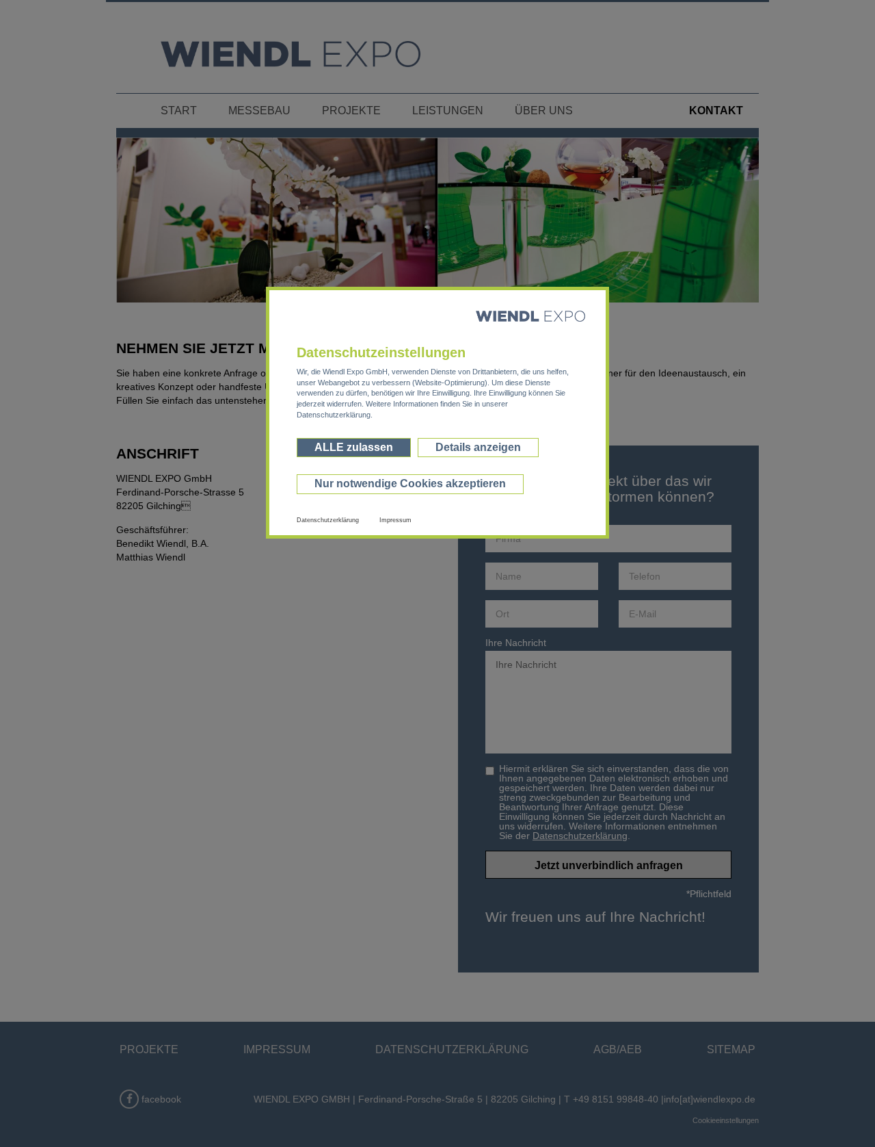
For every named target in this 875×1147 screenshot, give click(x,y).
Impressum (395, 520)
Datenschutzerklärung (328, 520)
